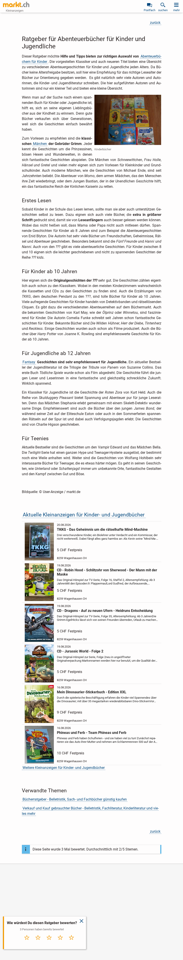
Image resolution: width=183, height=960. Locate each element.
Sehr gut (71, 942)
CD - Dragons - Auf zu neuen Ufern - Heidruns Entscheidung (105, 611)
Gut (60, 942)
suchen (163, 10)
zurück (155, 23)
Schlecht (38, 942)
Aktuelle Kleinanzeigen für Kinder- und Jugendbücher (84, 515)
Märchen (40, 144)
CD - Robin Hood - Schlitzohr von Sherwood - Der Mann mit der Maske (107, 572)
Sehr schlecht (27, 943)
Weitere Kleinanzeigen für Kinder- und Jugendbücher (64, 768)
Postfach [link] (149, 10)
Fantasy (29, 362)
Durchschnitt (49, 943)
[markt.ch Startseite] (16, 4)
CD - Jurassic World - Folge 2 (80, 651)
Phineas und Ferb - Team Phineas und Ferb (91, 733)
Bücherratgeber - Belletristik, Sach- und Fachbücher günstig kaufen (75, 799)
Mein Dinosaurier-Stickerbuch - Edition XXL (91, 692)
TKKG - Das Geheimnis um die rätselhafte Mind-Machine (102, 529)
